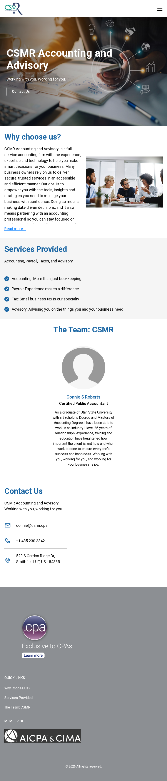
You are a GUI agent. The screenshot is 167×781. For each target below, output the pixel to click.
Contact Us (21, 91)
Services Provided (18, 698)
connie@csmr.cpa (31, 525)
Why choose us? (17, 688)
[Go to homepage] (23, 8)
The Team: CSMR (17, 707)
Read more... (15, 228)
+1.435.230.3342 (30, 541)
